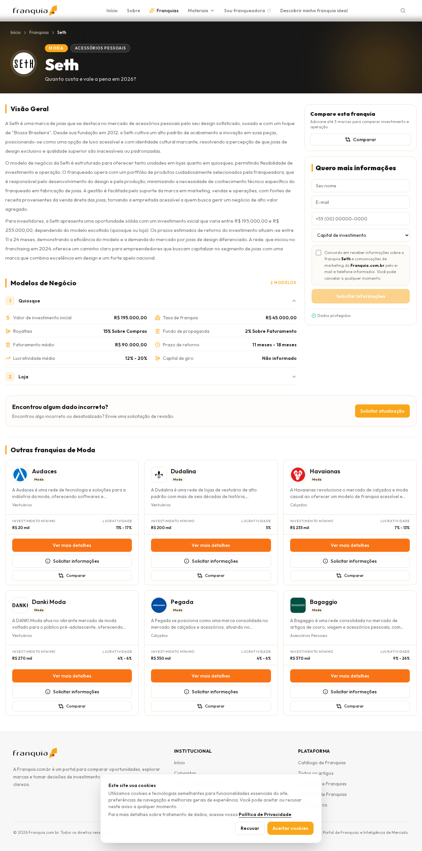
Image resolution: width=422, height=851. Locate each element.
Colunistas (185, 773)
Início (112, 11)
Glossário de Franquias (322, 794)
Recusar (250, 828)
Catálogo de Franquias (322, 763)
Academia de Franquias (322, 784)
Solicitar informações (76, 561)
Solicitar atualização (382, 411)
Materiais (198, 11)
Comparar (364, 139)
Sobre (133, 11)
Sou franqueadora (244, 11)
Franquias (168, 11)
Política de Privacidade (265, 814)
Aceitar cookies (290, 828)
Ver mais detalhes (72, 545)
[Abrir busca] (403, 10)
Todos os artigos (316, 773)
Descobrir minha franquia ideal (313, 11)
